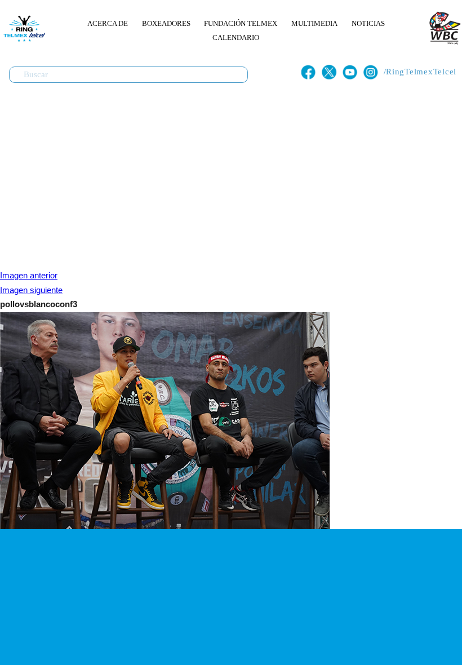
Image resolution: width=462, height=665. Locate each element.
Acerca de (107, 23)
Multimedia (314, 23)
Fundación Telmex (240, 23)
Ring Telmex (22, 28)
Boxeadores (166, 23)
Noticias (368, 23)
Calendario (235, 37)
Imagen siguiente (31, 290)
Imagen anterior (28, 275)
